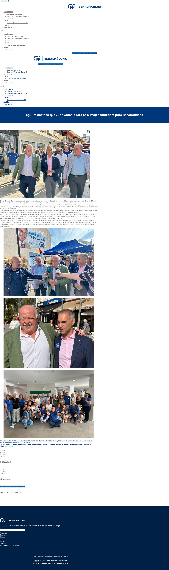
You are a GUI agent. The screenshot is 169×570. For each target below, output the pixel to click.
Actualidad (8, 18)
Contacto (8, 27)
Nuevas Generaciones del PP (17, 23)
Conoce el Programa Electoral (18, 16)
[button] (84, 31)
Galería (6, 25)
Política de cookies (62, 563)
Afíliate (6, 21)
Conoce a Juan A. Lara (15, 14)
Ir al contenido (5, 1)
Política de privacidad (39, 563)
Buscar (2, 469)
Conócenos (8, 12)
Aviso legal (51, 563)
